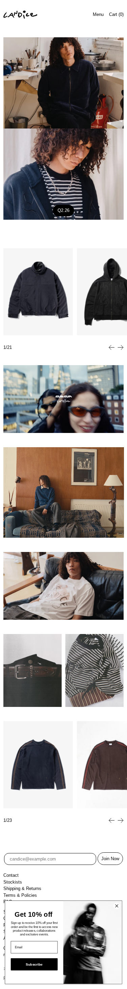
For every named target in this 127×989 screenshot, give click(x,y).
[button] (111, 347)
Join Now (110, 858)
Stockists (12, 882)
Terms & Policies (20, 895)
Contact (11, 875)
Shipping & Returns (22, 888)
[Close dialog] (116, 906)
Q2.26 (63, 210)
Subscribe (34, 964)
